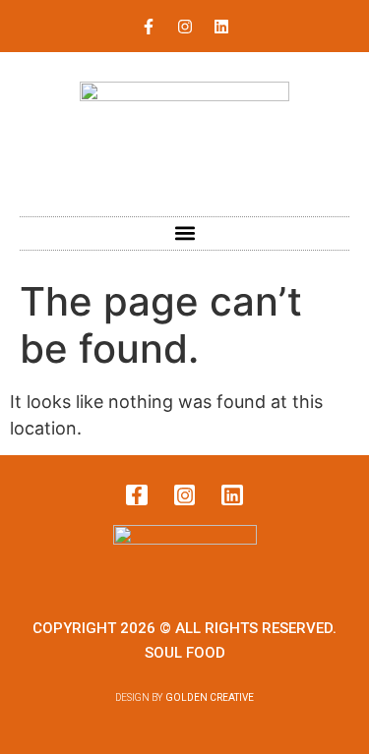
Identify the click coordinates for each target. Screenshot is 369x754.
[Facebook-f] (148, 26)
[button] (184, 233)
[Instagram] (185, 26)
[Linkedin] (221, 26)
